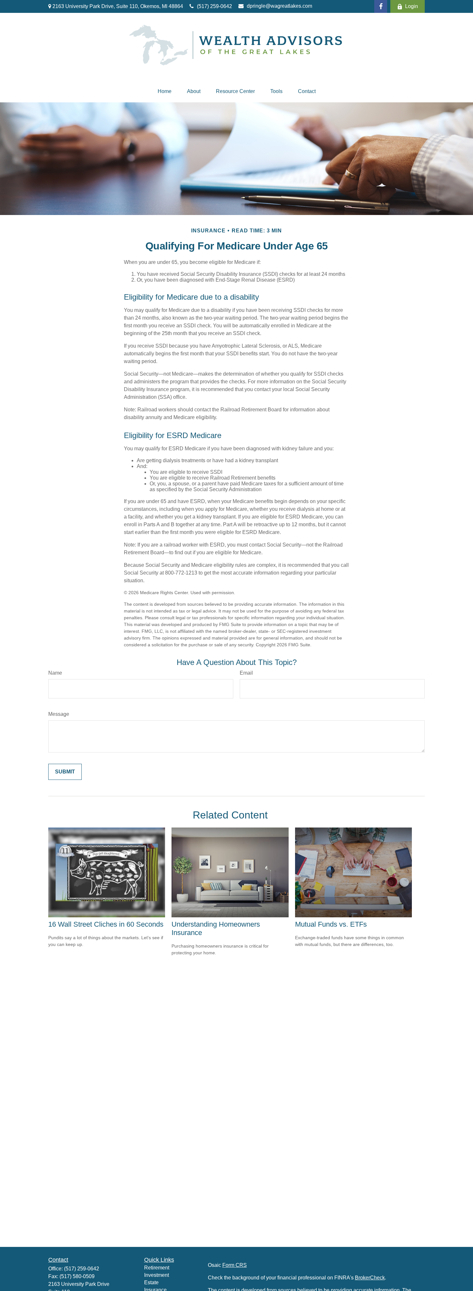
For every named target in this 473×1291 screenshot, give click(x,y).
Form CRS (234, 1265)
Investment (156, 1275)
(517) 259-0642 (214, 6)
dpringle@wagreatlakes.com (279, 6)
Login (411, 6)
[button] (164, 91)
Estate (151, 1282)
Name (55, 673)
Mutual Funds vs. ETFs (331, 924)
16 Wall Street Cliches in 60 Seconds (105, 924)
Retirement (156, 1267)
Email (246, 673)
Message (58, 714)
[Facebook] (380, 6)
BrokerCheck (370, 1277)
